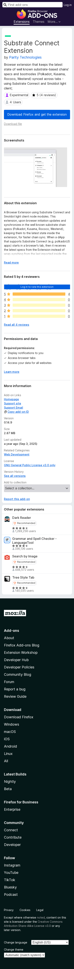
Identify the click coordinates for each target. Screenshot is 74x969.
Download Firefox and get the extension (37, 114)
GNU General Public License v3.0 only (29, 465)
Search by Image (24, 556)
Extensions (22, 22)
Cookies (25, 910)
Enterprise (12, 809)
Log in (68, 5)
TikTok (9, 880)
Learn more (11, 371)
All (6, 761)
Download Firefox (18, 717)
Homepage (11, 399)
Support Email (13, 407)
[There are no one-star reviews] (39, 316)
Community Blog (17, 674)
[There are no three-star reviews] (39, 305)
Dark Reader (21, 518)
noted (41, 917)
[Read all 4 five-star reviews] (39, 294)
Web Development (16, 454)
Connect (11, 830)
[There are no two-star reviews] (39, 310)
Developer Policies (19, 667)
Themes (38, 22)
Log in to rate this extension (37, 286)
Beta (8, 789)
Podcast (11, 894)
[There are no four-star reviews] (39, 299)
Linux (8, 754)
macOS (10, 732)
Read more (11, 262)
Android (10, 746)
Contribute (13, 837)
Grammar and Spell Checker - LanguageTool (34, 540)
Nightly (10, 781)
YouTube (11, 872)
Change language (15, 942)
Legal (39, 910)
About (9, 638)
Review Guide (15, 696)
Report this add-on (17, 499)
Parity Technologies (25, 57)
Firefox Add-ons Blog (21, 645)
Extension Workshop (20, 652)
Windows (11, 724)
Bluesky (10, 887)
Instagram (12, 865)
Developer (12, 845)
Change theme (13, 949)
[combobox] (32, 4)
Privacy (9, 910)
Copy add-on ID (18, 411)
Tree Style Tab (23, 577)
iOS (7, 739)
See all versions (15, 475)
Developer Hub (16, 660)
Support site (12, 403)
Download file (13, 123)
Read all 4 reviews (16, 324)
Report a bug (14, 689)
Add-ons (11, 630)
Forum (9, 682)
